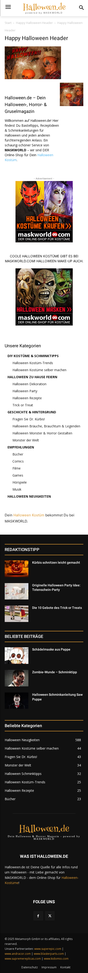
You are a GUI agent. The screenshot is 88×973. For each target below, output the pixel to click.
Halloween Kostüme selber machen (39, 370)
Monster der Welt (25, 440)
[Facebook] (38, 915)
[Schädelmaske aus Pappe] (16, 655)
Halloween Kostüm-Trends (32, 363)
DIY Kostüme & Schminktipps (33, 356)
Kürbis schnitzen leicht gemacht (56, 562)
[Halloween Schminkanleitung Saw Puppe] (16, 700)
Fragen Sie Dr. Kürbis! (28, 419)
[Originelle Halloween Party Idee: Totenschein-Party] (16, 591)
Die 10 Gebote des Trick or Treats (57, 608)
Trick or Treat (22, 405)
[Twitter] (49, 915)
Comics (18, 461)
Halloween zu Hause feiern (32, 377)
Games (17, 475)
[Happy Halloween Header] (33, 78)
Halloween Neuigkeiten (29, 496)
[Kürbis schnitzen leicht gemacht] (16, 568)
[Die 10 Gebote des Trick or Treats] (16, 614)
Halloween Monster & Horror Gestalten (42, 433)
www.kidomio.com (56, 959)
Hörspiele (19, 482)
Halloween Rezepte (27, 398)
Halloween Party (24, 391)
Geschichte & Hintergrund (32, 412)
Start (8, 23)
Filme (16, 468)
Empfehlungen (21, 447)
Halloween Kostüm (28, 515)
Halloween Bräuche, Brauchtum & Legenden (46, 426)
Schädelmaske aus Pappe (51, 649)
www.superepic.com (47, 949)
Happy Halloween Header (34, 23)
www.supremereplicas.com (23, 959)
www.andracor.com (18, 954)
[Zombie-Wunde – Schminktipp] (16, 678)
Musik (16, 489)
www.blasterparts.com (49, 954)
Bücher (17, 454)
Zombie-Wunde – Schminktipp (54, 672)
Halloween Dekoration (29, 384)
